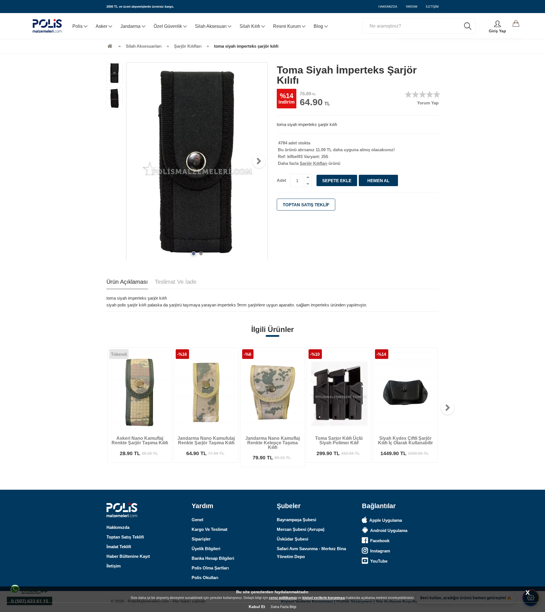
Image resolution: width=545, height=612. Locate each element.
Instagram (380, 550)
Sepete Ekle (336, 180)
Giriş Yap (497, 31)
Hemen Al (378, 180)
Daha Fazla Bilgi (283, 607)
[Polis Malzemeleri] (109, 46)
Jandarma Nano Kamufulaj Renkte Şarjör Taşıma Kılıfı (206, 440)
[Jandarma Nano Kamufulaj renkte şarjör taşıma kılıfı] (206, 391)
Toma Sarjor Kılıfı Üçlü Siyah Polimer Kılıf (339, 440)
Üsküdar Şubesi (292, 539)
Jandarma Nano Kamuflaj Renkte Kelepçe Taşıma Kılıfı (272, 443)
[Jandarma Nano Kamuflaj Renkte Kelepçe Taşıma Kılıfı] (272, 391)
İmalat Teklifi (118, 546)
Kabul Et (257, 606)
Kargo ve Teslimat (209, 529)
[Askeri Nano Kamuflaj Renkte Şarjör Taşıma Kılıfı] (140, 391)
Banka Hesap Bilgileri (213, 558)
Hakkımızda (117, 527)
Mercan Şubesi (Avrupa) (300, 529)
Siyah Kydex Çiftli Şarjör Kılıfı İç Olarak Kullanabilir (405, 440)
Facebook (379, 540)
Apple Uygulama (385, 520)
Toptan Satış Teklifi (125, 537)
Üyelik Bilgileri (206, 548)
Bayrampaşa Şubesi (296, 519)
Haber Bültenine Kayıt (128, 556)
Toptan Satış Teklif (306, 204)
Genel (197, 519)
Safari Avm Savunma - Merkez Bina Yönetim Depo (311, 552)
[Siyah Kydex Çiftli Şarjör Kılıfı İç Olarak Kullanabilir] (405, 391)
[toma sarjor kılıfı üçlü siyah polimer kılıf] (339, 391)
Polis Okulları (205, 577)
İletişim (113, 565)
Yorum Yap (428, 102)
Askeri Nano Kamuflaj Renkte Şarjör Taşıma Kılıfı (140, 440)
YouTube (378, 561)
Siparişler (201, 539)
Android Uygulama (388, 530)
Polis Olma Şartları (210, 567)
